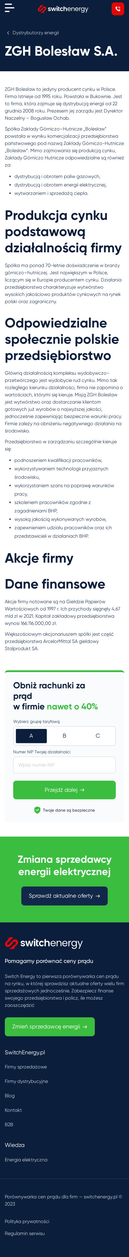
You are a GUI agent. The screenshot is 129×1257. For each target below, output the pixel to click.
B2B (9, 1124)
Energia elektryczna (26, 1160)
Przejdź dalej (61, 790)
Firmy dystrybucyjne (26, 1081)
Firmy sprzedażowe (26, 1067)
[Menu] (9, 8)
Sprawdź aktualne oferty (61, 896)
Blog (10, 1096)
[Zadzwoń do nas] (118, 8)
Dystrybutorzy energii (36, 32)
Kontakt (13, 1110)
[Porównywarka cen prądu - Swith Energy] (63, 8)
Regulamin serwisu (25, 1233)
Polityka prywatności (27, 1221)
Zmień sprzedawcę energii (46, 1026)
